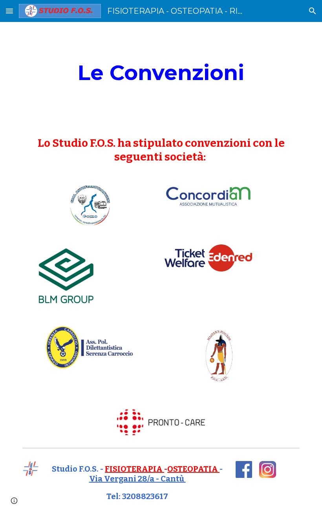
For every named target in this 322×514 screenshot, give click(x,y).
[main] (161, 72)
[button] (9, 11)
